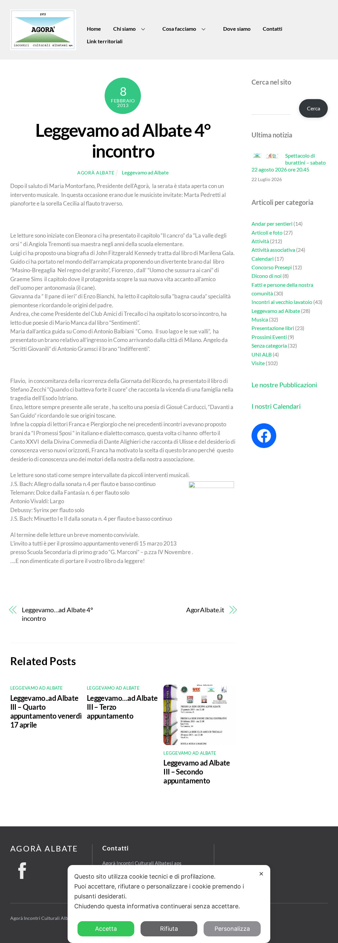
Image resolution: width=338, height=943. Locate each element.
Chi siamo (124, 28)
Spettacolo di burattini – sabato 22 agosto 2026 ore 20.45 (289, 162)
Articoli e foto (267, 232)
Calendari (263, 258)
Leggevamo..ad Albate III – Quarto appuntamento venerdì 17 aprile (46, 711)
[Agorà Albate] (43, 47)
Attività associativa (273, 249)
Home (94, 28)
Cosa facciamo (179, 28)
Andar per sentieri (272, 223)
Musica (260, 319)
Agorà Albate (95, 172)
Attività (260, 241)
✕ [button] (261, 873)
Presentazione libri (273, 328)
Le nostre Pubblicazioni (284, 385)
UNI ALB (262, 354)
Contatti (272, 28)
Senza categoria (269, 345)
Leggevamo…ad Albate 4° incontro (57, 614)
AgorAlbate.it (205, 610)
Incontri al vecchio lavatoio (282, 302)
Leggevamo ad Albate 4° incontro (122, 140)
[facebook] (22, 869)
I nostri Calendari (276, 406)
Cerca (313, 108)
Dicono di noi (267, 276)
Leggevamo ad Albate (145, 172)
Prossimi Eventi (269, 337)
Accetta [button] (106, 928)
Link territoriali (104, 41)
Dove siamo (237, 28)
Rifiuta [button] (169, 928)
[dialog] (169, 904)
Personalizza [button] (232, 928)
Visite (258, 363)
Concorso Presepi (272, 267)
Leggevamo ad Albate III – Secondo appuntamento (196, 771)
